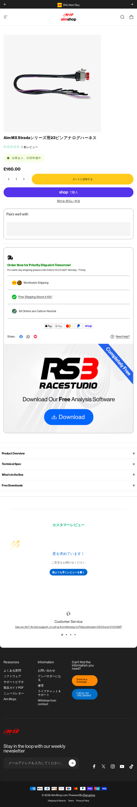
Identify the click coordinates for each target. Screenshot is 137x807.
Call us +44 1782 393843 (84, 694)
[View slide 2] (66, 635)
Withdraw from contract (47, 702)
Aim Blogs (10, 699)
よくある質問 (12, 670)
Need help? (123, 336)
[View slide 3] (70, 635)
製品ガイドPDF (14, 687)
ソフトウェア (12, 676)
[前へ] (5, 4)
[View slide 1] (62, 635)
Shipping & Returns (57, 800)
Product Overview (13, 453)
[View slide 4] (75, 635)
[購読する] (72, 763)
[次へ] (132, 4)
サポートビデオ (14, 682)
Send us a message (82, 680)
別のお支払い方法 (68, 201)
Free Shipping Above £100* (35, 297)
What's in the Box (12, 474)
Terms (71, 800)
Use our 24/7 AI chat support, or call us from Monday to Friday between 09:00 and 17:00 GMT (68, 626)
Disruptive (89, 795)
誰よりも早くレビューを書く (68, 572)
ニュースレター (14, 693)
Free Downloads (12, 485)
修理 (41, 685)
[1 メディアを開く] (52, 83)
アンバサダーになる (49, 678)
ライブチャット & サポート (49, 693)
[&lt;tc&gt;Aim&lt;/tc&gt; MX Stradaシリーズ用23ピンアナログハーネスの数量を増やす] (25, 179)
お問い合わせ (46, 670)
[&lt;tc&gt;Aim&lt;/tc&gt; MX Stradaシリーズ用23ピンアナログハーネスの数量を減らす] (8, 179)
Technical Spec (11, 464)
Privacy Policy (82, 800)
